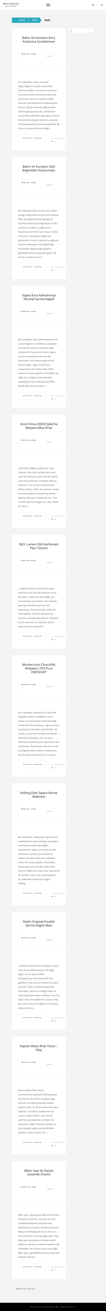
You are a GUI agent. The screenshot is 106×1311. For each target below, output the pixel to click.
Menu (102, 5)
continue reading (32, 138)
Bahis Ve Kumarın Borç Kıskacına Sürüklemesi (38, 40)
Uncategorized (58, 138)
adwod (49, 56)
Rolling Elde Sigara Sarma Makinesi (38, 795)
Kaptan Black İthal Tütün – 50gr (39, 1048)
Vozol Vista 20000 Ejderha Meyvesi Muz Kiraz (39, 426)
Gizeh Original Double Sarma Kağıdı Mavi (39, 923)
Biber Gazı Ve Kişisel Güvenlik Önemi (38, 1172)
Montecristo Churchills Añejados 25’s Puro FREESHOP (38, 668)
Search (93, 5)
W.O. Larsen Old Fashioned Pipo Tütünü (38, 546)
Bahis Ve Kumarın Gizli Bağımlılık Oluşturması (38, 168)
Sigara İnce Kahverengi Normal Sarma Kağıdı (39, 297)
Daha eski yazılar (26, 1289)
